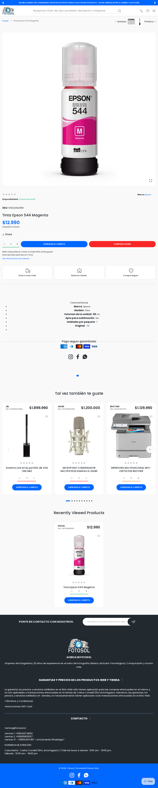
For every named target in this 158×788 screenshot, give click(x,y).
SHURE (66, 407)
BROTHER (118, 407)
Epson (148, 194)
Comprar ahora (122, 244)
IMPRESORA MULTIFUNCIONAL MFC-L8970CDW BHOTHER (131, 469)
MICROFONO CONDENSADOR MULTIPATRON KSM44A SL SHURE (79, 469)
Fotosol (71, 768)
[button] (3, 3)
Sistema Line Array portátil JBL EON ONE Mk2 (27, 469)
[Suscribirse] (133, 622)
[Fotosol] (8, 10)
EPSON (66, 527)
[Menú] (154, 10)
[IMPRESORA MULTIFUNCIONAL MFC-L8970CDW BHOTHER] (131, 436)
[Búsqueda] (119, 11)
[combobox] (78, 11)
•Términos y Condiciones (19, 701)
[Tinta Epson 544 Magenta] (79, 555)
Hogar (5, 20)
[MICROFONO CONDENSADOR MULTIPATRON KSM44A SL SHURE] (79, 436)
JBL (14, 407)
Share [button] (8, 234)
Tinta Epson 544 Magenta (79, 587)
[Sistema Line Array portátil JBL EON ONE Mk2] (27, 436)
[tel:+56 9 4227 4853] (142, 10)
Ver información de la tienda (15, 258)
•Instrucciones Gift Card (18, 706)
